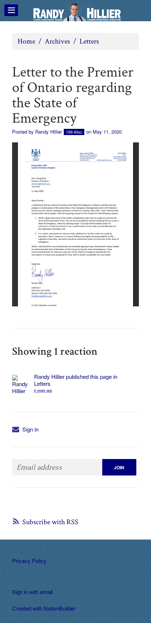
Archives (57, 41)
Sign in (30, 429)
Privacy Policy (29, 560)
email (46, 592)
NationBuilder (60, 608)
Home (26, 41)
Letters (89, 41)
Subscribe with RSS (50, 522)
